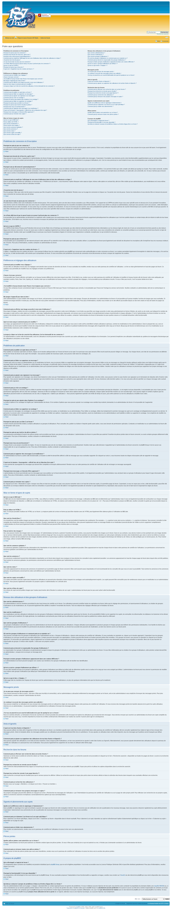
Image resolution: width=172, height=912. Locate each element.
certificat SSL (101, 908)
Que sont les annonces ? (11, 129)
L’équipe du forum (120, 903)
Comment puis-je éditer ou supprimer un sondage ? (18, 101)
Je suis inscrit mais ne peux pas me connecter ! (17, 61)
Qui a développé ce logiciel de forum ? (98, 120)
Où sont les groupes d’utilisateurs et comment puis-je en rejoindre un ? (108, 58)
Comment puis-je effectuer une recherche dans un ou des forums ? (107, 89)
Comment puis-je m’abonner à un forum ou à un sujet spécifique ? (106, 104)
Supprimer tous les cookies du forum (136, 903)
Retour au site (9, 38)
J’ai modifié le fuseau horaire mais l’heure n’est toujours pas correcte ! (23, 78)
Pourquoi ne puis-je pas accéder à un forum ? (16, 103)
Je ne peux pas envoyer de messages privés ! (101, 71)
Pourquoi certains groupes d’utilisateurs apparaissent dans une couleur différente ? (111, 61)
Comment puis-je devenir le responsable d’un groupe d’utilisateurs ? (107, 60)
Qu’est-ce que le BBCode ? (11, 120)
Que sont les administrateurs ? (96, 52)
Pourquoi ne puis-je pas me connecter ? (15, 52)
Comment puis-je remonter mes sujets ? (15, 113)
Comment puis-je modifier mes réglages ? (15, 75)
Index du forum (45, 38)
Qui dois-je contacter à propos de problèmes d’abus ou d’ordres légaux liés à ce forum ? (113, 124)
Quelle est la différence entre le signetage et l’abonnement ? (104, 102)
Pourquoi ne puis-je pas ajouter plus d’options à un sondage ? (21, 99)
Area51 (123, 875)
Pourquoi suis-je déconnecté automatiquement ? (17, 56)
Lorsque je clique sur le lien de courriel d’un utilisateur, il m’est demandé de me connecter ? (29, 86)
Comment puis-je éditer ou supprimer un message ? (18, 94)
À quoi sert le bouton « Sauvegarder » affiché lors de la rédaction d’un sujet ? (25, 110)
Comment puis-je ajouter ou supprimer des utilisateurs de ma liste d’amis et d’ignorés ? (112, 83)
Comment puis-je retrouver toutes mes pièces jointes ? (103, 114)
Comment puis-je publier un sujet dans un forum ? (18, 92)
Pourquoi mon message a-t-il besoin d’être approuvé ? (19, 112)
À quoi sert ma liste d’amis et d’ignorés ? (99, 81)
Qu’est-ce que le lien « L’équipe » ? (97, 65)
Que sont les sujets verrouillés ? (13, 132)
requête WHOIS (159, 886)
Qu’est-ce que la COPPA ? (11, 65)
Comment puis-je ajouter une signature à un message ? (19, 95)
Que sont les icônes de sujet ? (12, 134)
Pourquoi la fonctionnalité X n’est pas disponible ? (101, 122)
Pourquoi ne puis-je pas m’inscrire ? (14, 67)
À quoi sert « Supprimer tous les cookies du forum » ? (19, 69)
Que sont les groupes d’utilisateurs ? (98, 56)
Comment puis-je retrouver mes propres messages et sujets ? (105, 96)
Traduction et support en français (75, 908)
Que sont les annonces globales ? (13, 127)
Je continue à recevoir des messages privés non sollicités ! (104, 73)
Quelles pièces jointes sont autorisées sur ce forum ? (103, 112)
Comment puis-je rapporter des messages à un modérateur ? (21, 108)
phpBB (78, 906)
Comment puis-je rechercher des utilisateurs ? (101, 94)
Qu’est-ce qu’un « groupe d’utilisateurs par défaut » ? (103, 63)
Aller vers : (138, 899)
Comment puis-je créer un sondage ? (14, 97)
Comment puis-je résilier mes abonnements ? (100, 106)
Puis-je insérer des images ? (12, 125)
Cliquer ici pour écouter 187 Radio (27, 38)
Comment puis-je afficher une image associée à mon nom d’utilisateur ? (24, 82)
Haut (6, 151)
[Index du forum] (20, 15)
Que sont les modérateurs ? (96, 54)
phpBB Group (55, 864)
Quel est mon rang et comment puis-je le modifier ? (18, 84)
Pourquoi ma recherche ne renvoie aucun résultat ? (102, 91)
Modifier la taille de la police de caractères (166, 37)
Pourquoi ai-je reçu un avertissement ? (14, 106)
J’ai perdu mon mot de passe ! (12, 60)
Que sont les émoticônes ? (11, 123)
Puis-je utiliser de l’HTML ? (11, 122)
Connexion (165, 41)
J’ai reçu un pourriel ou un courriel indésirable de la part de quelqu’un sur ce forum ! (111, 75)
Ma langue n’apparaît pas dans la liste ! (15, 80)
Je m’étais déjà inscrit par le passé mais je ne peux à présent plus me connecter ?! (27, 63)
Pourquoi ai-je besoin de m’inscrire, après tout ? (17, 54)
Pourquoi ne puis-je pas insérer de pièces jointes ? (18, 104)
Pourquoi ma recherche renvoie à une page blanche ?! (103, 93)
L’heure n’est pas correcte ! (11, 77)
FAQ (158, 41)
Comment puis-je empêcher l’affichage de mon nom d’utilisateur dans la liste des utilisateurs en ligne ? (32, 58)
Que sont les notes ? (9, 131)
